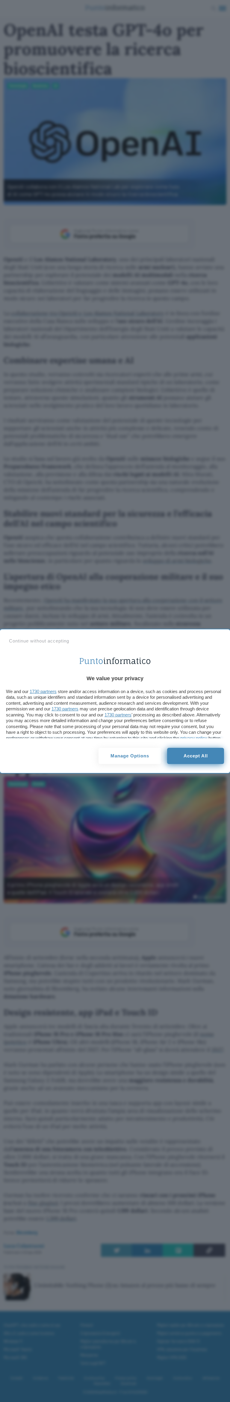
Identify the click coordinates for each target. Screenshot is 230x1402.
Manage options (130, 755)
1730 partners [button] (43, 691)
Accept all (196, 755)
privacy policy (193, 738)
